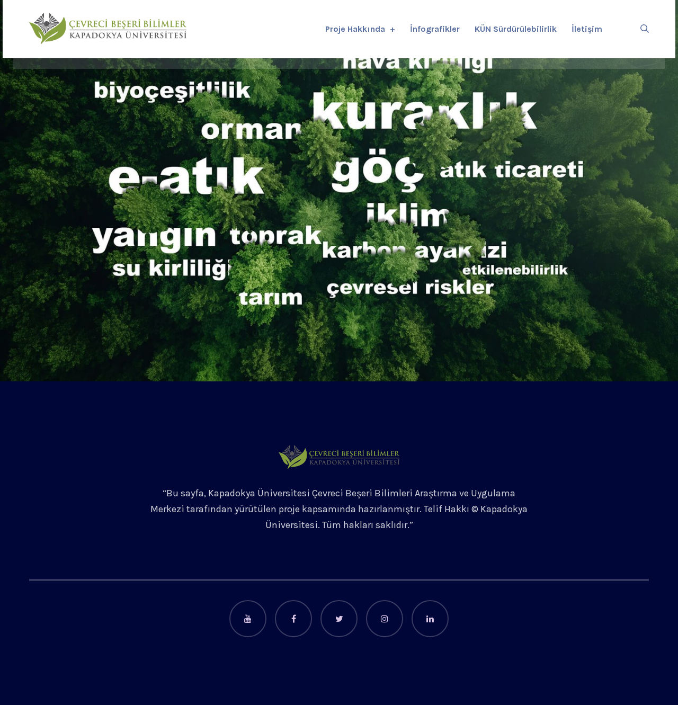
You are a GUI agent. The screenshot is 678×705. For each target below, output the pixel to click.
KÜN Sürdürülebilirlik (516, 29)
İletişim (587, 29)
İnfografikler (435, 29)
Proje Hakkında (355, 29)
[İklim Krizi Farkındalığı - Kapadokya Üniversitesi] (107, 28)
